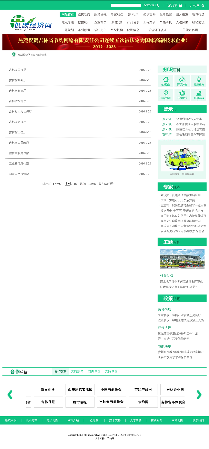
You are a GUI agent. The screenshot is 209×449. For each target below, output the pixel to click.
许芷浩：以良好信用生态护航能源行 (183, 215)
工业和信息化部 (19, 163)
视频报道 (198, 14)
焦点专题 (68, 22)
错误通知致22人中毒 (189, 119)
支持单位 (111, 371)
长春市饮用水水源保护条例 (175, 357)
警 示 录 (133, 14)
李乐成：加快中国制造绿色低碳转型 (183, 226)
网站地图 (177, 420)
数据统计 (84, 22)
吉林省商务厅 (17, 80)
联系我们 (198, 420)
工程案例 (149, 22)
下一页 (57, 183)
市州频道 (84, 30)
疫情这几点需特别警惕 (190, 129)
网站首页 (68, 14)
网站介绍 (73, 420)
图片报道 (182, 14)
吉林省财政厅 (17, 121)
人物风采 (182, 22)
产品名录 (133, 22)
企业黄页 (100, 22)
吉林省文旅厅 (17, 90)
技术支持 (115, 420)
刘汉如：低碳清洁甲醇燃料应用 (181, 195)
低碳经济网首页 (26, 54)
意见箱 (94, 420)
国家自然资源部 (19, 174)
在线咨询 (156, 420)
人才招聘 (135, 420)
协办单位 (94, 371)
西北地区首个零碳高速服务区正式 (181, 281)
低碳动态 (84, 14)
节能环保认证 (157, 30)
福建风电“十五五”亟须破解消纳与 (182, 210)
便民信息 (133, 30)
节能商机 (166, 22)
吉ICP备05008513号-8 (129, 434)
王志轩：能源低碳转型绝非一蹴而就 (183, 205)
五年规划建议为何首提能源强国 (181, 220)
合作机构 (60, 371)
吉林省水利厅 (17, 101)
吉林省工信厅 (17, 132)
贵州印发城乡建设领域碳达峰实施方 (181, 351)
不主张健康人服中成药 (190, 124)
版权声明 (11, 420)
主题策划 (68, 30)
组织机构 (117, 30)
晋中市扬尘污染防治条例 (173, 338)
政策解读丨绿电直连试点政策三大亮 (181, 320)
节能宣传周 (190, 30)
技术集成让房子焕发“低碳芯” (178, 287)
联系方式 (31, 420)
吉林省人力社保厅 (20, 111)
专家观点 (117, 14)
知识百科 (149, 14)
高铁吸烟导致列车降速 (190, 134)
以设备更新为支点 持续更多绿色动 (182, 231)
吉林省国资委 (17, 69)
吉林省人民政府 (19, 142)
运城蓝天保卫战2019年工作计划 (178, 333)
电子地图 (52, 420)
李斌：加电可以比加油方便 (178, 200)
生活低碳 (166, 14)
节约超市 (100, 30)
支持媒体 (77, 371)
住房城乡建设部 (19, 153)
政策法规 (100, 14)
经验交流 (198, 22)
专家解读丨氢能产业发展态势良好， (181, 315)
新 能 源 (116, 22)
